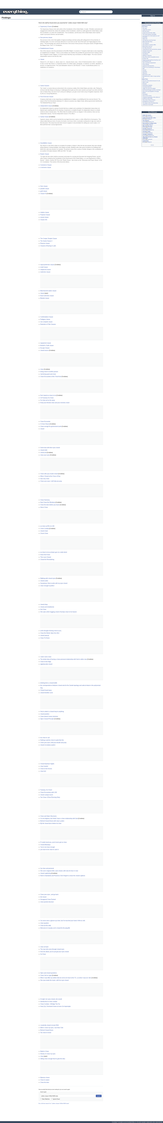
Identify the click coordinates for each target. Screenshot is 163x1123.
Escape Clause (44, 348)
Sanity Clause (44, 116)
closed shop (44, 604)
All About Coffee (146, 52)
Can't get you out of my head (149, 40)
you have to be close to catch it (49, 849)
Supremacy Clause (46, 26)
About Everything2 (146, 25)
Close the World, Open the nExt (49, 633)
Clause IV (43, 193)
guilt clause (43, 191)
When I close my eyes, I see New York (51, 1027)
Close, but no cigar (46, 975)
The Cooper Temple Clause (48, 238)
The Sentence (146, 43)
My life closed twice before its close (50, 823)
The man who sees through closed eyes (52, 949)
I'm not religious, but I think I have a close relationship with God (59, 818)
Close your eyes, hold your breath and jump (53, 742)
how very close (44, 478)
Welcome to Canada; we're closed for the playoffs (55, 928)
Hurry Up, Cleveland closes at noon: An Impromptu (55, 1006)
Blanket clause (44, 298)
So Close (43, 954)
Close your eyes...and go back (49, 894)
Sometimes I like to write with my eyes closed (53, 583)
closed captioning (45, 873)
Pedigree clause (45, 319)
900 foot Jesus (146, 31)
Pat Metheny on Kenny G (148, 101)
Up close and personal (47, 868)
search (99, 1096)
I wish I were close (45, 656)
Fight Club (145, 38)
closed (42, 429)
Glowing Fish (151, 121)
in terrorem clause (45, 167)
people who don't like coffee (149, 32)
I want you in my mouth (148, 104)
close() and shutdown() (47, 607)
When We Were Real (147, 41)
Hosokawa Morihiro (147, 86)
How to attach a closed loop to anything (52, 711)
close (41, 369)
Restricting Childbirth (147, 85)
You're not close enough (47, 847)
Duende (144, 70)
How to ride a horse (147, 95)
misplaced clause (45, 269)
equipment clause (45, 343)
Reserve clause (45, 243)
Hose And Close (45, 554)
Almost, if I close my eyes (47, 1053)
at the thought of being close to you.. (51, 630)
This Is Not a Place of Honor (149, 100)
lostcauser (150, 116)
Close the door (44, 1082)
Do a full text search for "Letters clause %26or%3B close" (54, 1103)
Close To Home (45, 638)
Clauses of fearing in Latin (48, 246)
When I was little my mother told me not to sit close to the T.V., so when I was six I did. (65, 977)
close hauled (44, 766)
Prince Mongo (146, 64)
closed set (43, 452)
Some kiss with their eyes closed (50, 447)
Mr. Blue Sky (145, 58)
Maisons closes (45, 1077)
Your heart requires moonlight (149, 34)
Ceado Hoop (145, 140)
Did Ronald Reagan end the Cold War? (152, 90)
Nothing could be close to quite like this (52, 740)
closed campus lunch (46, 795)
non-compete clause (46, 322)
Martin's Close (44, 1051)
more (152, 145)
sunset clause (44, 217)
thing (144, 142)
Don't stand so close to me (48, 395)
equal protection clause (47, 264)
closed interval (44, 635)
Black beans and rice (147, 46)
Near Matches (46, 1099)
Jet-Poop (150, 127)
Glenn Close (44, 507)
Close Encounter (45, 421)
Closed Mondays (45, 844)
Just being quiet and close (48, 374)
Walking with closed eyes (47, 578)
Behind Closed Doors (46, 1030)
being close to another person (49, 371)
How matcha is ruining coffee (149, 44)
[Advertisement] (81, 4)
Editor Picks (145, 79)
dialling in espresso (147, 55)
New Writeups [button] (152, 112)
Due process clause (46, 37)
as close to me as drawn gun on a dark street (53, 552)
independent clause (46, 106)
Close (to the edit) (45, 925)
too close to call (45, 737)
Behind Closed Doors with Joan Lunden (52, 821)
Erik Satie (145, 28)
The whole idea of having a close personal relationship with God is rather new (63, 659)
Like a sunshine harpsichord (149, 62)
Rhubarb (145, 83)
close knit (43, 771)
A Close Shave (44, 424)
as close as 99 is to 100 (47, 526)
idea (144, 119)
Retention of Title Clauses (48, 324)
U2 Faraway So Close (47, 398)
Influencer (145, 73)
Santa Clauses (44, 85)
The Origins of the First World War (150, 103)
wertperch (149, 119)
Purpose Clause (45, 214)
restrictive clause (45, 272)
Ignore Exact (56, 1099)
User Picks (144, 26)
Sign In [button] (152, 15)
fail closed (43, 897)
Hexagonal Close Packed (48, 899)
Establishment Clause (46, 48)
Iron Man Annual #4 (147, 47)
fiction (144, 116)
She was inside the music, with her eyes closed (54, 980)
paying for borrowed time (148, 65)
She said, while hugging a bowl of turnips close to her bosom (58, 612)
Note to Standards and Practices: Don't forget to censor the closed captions (62, 875)
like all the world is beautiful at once (151, 57)
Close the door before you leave (49, 505)
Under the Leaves (147, 29)
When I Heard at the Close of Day (50, 476)
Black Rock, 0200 (147, 74)
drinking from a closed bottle (48, 683)
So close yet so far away (47, 400)
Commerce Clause (46, 165)
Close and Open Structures (48, 816)
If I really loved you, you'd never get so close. (53, 842)
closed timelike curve (46, 692)
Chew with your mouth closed (49, 473)
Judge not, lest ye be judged (149, 88)
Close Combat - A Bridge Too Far (50, 1004)
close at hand (44, 947)
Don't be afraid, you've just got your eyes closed (54, 951)
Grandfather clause (46, 143)
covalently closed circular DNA (49, 1025)
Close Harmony (45, 500)
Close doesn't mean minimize (49, 716)
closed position (44, 714)
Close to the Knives (46, 768)
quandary (145, 71)
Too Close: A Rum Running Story (50, 797)
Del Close (43, 609)
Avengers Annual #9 (147, 50)
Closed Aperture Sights (47, 763)
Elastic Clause (44, 154)
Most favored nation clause (48, 290)
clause (42, 59)
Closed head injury (46, 690)
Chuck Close (44, 533)
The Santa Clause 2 (46, 241)
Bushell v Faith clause (47, 345)
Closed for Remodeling (47, 559)
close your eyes (45, 455)
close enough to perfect (47, 585)
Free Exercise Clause (46, 96)
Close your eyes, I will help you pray (51, 481)
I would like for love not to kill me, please (152, 49)
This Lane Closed (45, 557)
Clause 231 (43, 219)
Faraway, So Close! (46, 790)
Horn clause (44, 186)
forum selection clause (47, 295)
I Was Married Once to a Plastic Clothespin (150, 137)
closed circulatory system (47, 745)
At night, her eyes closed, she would (51, 999)
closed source (44, 350)
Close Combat (44, 528)
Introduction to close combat (48, 1001)
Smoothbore (145, 54)
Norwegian (145, 94)
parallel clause (44, 188)
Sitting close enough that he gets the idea (52, 1058)
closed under (44, 580)
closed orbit (43, 450)
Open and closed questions (48, 973)
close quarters (44, 923)
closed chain (44, 531)
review (144, 121)
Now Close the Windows (47, 502)
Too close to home (45, 1032)
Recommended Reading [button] (152, 23)
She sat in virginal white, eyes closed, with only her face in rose (59, 871)
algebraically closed (46, 664)
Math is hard (145, 82)
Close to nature (44, 1080)
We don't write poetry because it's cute (151, 80)
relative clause (44, 212)
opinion (144, 124)
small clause (44, 267)
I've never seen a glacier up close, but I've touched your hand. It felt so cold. (62, 920)
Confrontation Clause (46, 317)
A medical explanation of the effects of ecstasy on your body (151, 98)
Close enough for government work (50, 426)
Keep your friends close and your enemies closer (55, 402)
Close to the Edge (45, 661)
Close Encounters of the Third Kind (50, 376)
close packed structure (47, 902)
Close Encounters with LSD (48, 792)
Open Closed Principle (47, 719)
